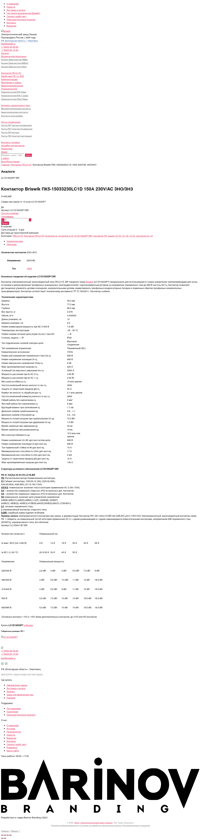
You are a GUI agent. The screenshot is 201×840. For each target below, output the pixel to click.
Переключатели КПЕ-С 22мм (14, 96)
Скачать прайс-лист (17, 16)
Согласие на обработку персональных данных (101, 825)
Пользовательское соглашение (136, 825)
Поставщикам (14, 708)
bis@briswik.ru (8, 43)
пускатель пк (51, 235)
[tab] (103, 241)
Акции (4, 151)
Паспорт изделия (9, 213)
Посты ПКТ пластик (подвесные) (16, 129)
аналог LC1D (114, 235)
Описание (12, 244)
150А (29, 268)
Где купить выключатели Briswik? (23, 13)
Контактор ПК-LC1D (11, 73)
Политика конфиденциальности (65, 825)
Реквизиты (12, 747)
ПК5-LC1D (18, 235)
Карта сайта (13, 750)
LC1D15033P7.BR (83, 235)
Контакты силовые (10, 142)
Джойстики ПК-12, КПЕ (12, 76)
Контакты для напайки (12, 116)
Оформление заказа (17, 685)
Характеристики (15, 241)
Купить (5, 223)
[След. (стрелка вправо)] (5, 838)
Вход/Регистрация (10, 161)
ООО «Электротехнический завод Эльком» (93, 822)
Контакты (11, 22)
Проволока (6, 148)
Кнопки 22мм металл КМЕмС (14, 63)
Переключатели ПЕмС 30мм (14, 99)
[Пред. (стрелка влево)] (2, 838)
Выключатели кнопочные (14, 56)
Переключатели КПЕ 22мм (13, 92)
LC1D (132, 235)
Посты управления (10, 122)
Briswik (89, 281)
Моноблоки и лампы (11, 82)
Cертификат (7, 216)
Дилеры (11, 691)
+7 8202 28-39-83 (9, 46)
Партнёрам (12, 711)
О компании (13, 3)
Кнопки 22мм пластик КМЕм (14, 60)
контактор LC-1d (144, 235)
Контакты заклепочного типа (15, 105)
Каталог (5, 53)
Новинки (11, 697)
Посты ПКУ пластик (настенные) (16, 136)
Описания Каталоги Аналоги (21, 19)
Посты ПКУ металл (10, 132)
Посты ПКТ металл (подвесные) (16, 125)
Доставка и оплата (16, 10)
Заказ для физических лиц (20, 694)
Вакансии (11, 25)
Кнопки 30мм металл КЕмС (14, 67)
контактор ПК (100, 235)
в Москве (28, 625)
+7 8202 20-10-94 (9, 50)
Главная (5, 164)
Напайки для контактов (13, 145)
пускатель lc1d (65, 235)
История (11, 728)
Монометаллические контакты (16, 109)
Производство (14, 731)
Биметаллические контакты (14, 112)
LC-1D (125, 235)
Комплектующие (9, 79)
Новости (11, 6)
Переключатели (9, 88)
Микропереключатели (12, 85)
